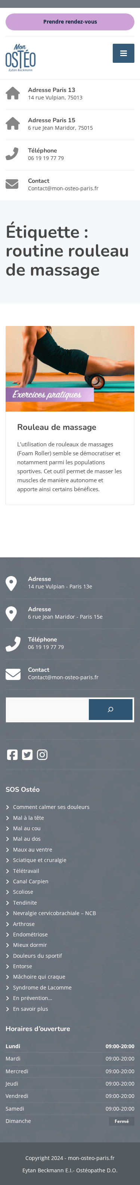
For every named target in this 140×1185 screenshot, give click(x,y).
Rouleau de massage (56, 427)
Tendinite (25, 902)
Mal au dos (27, 838)
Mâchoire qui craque (39, 976)
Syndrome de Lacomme (42, 987)
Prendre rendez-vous (70, 21)
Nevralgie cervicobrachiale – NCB (54, 913)
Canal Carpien (31, 881)
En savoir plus (30, 1008)
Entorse (22, 966)
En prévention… (32, 997)
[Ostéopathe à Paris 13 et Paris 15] (20, 57)
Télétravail (26, 870)
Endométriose (30, 934)
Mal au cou (27, 828)
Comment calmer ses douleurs (51, 806)
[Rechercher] (111, 709)
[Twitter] (28, 757)
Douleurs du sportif (37, 955)
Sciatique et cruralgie (39, 860)
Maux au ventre (32, 849)
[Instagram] (42, 757)
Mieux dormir (30, 944)
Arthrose (24, 923)
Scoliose (23, 891)
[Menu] (123, 53)
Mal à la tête (28, 817)
